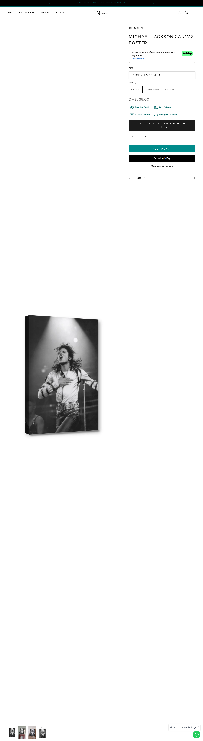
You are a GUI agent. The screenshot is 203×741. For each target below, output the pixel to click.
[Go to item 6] (12, 732)
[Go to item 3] (22, 732)
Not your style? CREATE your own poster (162, 125)
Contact (60, 12)
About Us (45, 12)
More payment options (162, 165)
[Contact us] (196, 734)
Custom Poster (26, 12)
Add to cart (162, 148)
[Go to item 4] (32, 732)
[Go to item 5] (42, 732)
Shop (10, 12)
